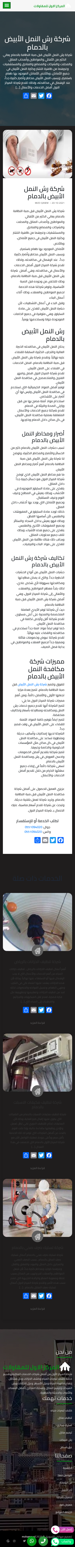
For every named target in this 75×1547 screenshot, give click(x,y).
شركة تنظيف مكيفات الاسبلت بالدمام (37, 1104)
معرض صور (65, 1504)
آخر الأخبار (67, 1489)
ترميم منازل (65, 1432)
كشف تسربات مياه (61, 1410)
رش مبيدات (66, 1439)
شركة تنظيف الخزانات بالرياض (37, 961)
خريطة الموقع (64, 1512)
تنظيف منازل (65, 1417)
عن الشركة (66, 1482)
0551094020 (33, 827)
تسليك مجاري (64, 1425)
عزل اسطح (66, 1447)
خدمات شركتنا (64, 1497)
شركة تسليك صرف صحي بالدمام (37, 1247)
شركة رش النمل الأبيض (32, 684)
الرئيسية (67, 1467)
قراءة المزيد (37, 1023)
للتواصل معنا (65, 1475)
